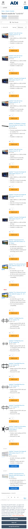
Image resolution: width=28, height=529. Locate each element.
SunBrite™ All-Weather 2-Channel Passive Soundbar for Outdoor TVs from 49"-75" (17, 125)
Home (3, 11)
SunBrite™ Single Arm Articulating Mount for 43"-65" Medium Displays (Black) (17, 428)
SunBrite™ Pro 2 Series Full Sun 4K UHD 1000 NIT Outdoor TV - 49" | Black (17, 294)
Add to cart (14, 50)
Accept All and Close (14, 526)
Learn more (14, 466)
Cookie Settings (14, 518)
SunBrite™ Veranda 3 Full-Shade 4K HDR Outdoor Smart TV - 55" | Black (17, 453)
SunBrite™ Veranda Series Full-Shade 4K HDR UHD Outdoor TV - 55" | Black (17, 475)
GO (26, 7)
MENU (3, 4)
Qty (9, 47)
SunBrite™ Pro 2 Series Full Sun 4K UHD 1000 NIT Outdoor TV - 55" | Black (17, 265)
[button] (27, 264)
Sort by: (14, 27)
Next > (25, 499)
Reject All (14, 522)
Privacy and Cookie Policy (18, 515)
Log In (24, 4)
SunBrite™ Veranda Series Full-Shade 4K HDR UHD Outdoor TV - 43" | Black (17, 241)
